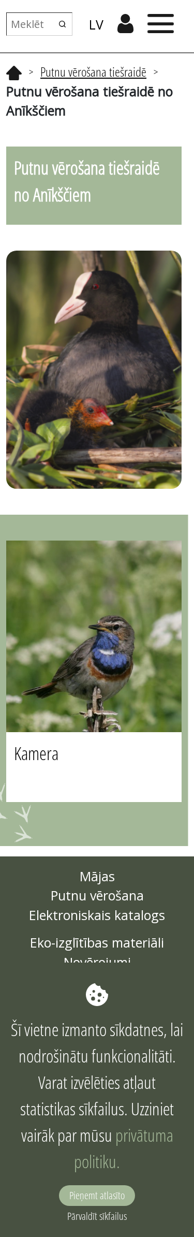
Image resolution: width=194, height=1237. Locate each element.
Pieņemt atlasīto (97, 1195)
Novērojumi (97, 962)
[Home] (14, 71)
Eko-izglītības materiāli (97, 942)
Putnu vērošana (97, 895)
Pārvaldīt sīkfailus (97, 1216)
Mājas (97, 876)
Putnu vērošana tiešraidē (93, 71)
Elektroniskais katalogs (97, 915)
